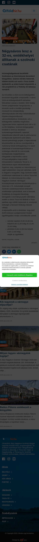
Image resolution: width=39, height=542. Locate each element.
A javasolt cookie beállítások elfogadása (19, 275)
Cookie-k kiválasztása (19, 280)
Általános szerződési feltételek (19, 284)
